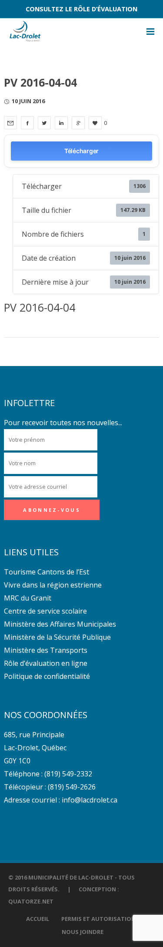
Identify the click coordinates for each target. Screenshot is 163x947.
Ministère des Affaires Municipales (60, 624)
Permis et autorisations (100, 919)
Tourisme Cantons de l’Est (46, 572)
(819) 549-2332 (68, 774)
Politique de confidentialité (47, 676)
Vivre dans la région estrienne (53, 585)
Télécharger (81, 150)
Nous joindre (82, 932)
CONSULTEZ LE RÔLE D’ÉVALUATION (81, 9)
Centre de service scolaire (45, 611)
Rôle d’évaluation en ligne (45, 663)
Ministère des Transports (45, 650)
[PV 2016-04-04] (10, 122)
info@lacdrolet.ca (89, 800)
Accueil (37, 919)
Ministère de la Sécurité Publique (57, 637)
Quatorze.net (30, 901)
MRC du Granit (27, 598)
